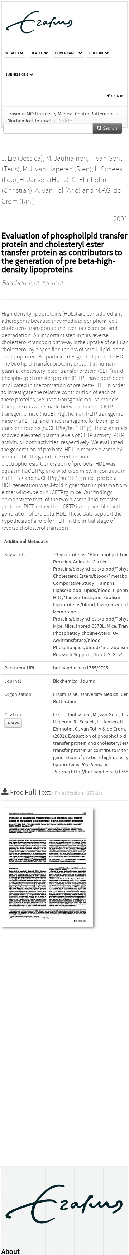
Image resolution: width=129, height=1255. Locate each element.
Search (109, 128)
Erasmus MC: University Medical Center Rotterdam (60, 114)
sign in (117, 96)
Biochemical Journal (29, 121)
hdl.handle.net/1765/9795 (80, 668)
